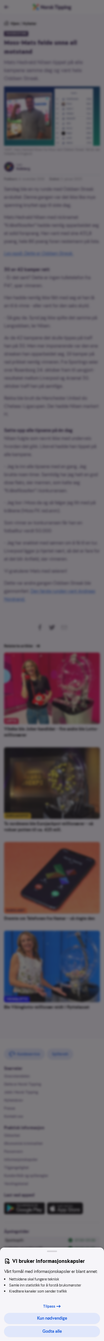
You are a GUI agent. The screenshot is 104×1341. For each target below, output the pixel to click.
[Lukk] (52, 1251)
